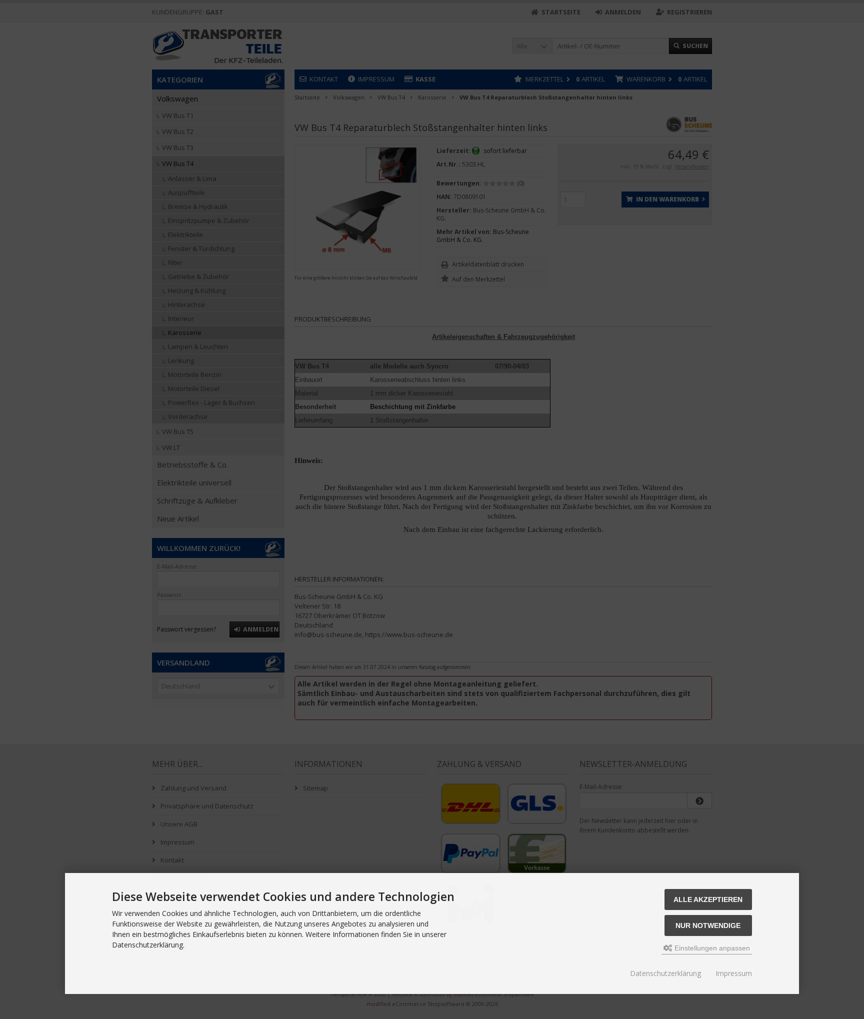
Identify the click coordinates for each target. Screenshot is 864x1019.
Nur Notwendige (708, 926)
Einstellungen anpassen (711, 948)
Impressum (734, 973)
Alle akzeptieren (708, 900)
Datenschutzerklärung (665, 973)
